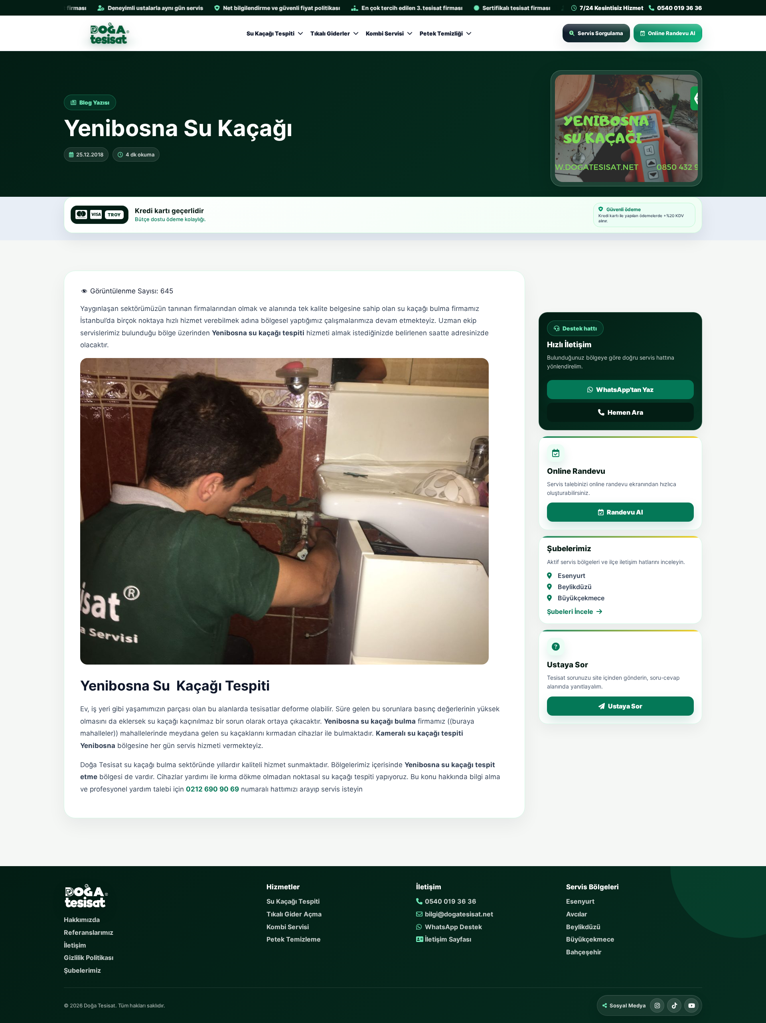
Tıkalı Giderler (330, 33)
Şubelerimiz (82, 970)
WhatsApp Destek (452, 927)
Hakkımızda (82, 920)
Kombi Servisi (385, 33)
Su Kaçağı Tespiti (270, 33)
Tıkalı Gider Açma (294, 914)
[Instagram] (657, 1005)
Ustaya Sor (625, 706)
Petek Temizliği (441, 33)
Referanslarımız (88, 932)
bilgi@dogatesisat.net (458, 914)
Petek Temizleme (294, 939)
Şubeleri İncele (570, 611)
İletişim (75, 945)
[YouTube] (691, 1005)
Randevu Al (625, 512)
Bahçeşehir (584, 952)
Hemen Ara (625, 412)
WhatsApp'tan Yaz (624, 390)
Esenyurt (580, 901)
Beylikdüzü (583, 927)
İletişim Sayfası (447, 939)
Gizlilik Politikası (88, 958)
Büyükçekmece (590, 939)
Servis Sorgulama (600, 33)
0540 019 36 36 (449, 901)
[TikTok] (674, 1005)
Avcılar (576, 914)
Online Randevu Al (671, 33)
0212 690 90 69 (212, 789)
